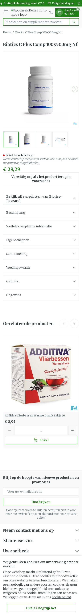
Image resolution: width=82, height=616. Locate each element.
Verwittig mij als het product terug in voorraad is (41, 179)
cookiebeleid (61, 597)
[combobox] (36, 22)
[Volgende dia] (74, 323)
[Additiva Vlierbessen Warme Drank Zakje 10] (41, 374)
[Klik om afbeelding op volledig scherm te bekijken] (41, 89)
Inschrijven (41, 502)
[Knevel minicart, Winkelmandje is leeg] (59, 12)
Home (7, 32)
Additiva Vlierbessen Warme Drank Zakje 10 (35, 415)
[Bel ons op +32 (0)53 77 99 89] (51, 12)
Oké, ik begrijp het (41, 608)
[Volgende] (75, 89)
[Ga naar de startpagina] (29, 12)
